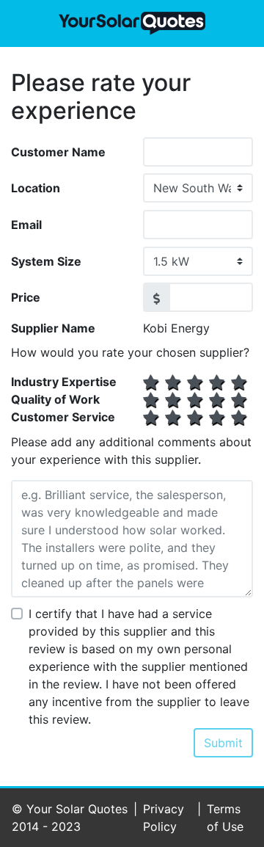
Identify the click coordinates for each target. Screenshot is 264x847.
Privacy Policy (163, 817)
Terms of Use (225, 817)
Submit (223, 742)
